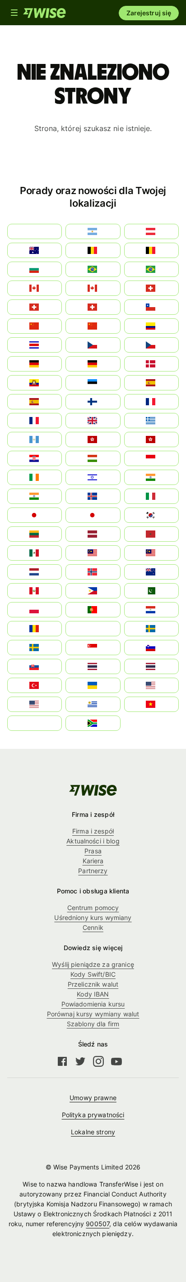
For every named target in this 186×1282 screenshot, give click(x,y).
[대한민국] (151, 515)
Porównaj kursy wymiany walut (93, 1014)
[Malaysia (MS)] (92, 553)
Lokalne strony (93, 1132)
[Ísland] (92, 496)
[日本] (92, 515)
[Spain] (151, 382)
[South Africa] (92, 723)
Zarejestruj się (148, 13)
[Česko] (151, 345)
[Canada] (92, 288)
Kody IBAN (93, 994)
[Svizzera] (151, 288)
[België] (92, 250)
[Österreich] (151, 231)
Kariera (93, 861)
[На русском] (92, 628)
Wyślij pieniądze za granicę (93, 964)
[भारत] (151, 477)
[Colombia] (151, 326)
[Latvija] (92, 534)
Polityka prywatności (93, 1115)
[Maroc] (151, 534)
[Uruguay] (92, 704)
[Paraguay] (151, 609)
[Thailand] (92, 666)
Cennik (93, 927)
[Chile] (151, 307)
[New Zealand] (151, 572)
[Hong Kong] (92, 439)
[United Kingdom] (92, 420)
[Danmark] (151, 363)
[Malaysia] (151, 553)
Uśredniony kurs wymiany (92, 917)
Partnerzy (92, 870)
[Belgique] (151, 250)
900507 (97, 1224)
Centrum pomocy (93, 907)
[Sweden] (151, 628)
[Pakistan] (151, 590)
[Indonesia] (151, 458)
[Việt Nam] (151, 704)
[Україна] (92, 685)
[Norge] (92, 572)
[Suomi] (92, 401)
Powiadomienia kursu (93, 1004)
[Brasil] (151, 269)
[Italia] (151, 496)
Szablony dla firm (93, 1024)
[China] (92, 326)
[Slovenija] (151, 647)
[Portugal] (92, 609)
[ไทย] (151, 666)
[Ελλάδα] (151, 420)
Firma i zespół (93, 831)
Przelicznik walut (93, 984)
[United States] (151, 685)
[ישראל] (92, 477)
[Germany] (92, 363)
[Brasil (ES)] (92, 269)
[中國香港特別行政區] (151, 439)
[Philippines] (92, 590)
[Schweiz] (92, 307)
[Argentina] (92, 231)
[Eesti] (92, 382)
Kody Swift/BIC (93, 974)
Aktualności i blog (93, 841)
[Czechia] (92, 345)
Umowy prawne (93, 1097)
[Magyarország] (92, 458)
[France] (151, 401)
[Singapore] (92, 647)
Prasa (93, 851)
